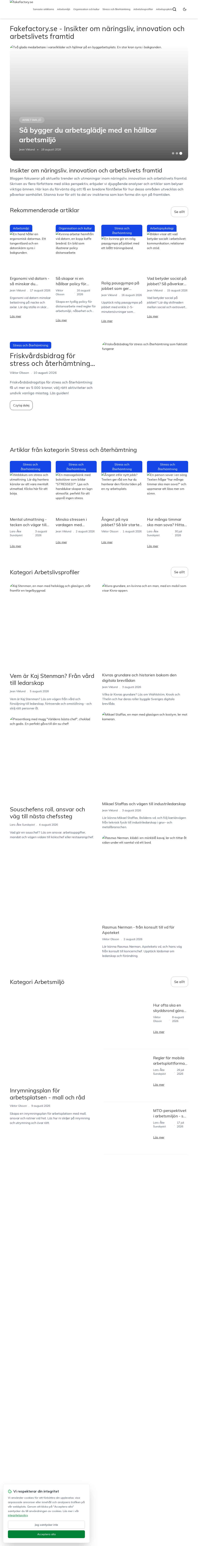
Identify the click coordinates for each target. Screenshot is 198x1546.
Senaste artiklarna (43, 9)
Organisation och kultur (86, 9)
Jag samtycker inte (46, 1524)
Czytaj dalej (21, 405)
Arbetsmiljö (63, 9)
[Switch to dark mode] (184, 9)
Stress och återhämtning (116, 9)
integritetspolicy (18, 1515)
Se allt (179, 211)
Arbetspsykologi (165, 9)
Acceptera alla (46, 1534)
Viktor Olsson (109, 531)
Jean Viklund (27, 149)
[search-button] (174, 9)
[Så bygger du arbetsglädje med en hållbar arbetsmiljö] (99, 103)
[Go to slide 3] (180, 153)
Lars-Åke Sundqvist (22, 824)
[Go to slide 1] (173, 153)
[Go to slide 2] (177, 153)
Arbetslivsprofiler (143, 9)
